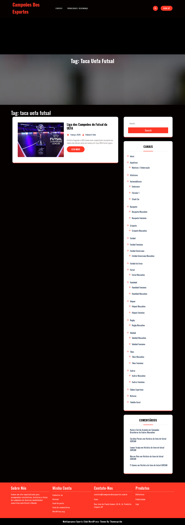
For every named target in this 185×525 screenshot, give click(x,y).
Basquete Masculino (139, 211)
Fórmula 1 (135, 192)
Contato (59, 8)
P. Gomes (133, 465)
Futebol (133, 238)
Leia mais (75, 149)
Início (132, 156)
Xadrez (132, 370)
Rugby (132, 320)
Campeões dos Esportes (26, 8)
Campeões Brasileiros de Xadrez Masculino (144, 431)
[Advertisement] (92, 35)
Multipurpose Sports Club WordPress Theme (84, 521)
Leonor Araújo (135, 447)
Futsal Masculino (138, 274)
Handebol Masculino (139, 293)
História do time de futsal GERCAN (148, 440)
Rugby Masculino (138, 325)
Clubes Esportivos (136, 389)
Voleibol (133, 332)
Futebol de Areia (136, 263)
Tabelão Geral (135, 402)
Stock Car (135, 199)
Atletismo (134, 175)
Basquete (133, 206)
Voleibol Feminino (138, 344)
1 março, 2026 (75, 134)
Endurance (136, 186)
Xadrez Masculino (138, 375)
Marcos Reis (135, 456)
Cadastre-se (57, 495)
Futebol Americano (137, 250)
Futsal (132, 269)
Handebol (133, 282)
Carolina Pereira (136, 438)
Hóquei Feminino (138, 312)
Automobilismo (136, 181)
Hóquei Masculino (138, 306)
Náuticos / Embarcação (141, 167)
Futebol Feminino (136, 244)
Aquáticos (134, 162)
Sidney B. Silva (90, 134)
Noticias (133, 395)
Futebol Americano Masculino (143, 255)
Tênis (132, 351)
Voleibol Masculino (139, 337)
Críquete (133, 225)
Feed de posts (58, 503)
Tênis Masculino (138, 356)
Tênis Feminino (137, 363)
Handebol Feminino (139, 287)
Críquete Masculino (139, 230)
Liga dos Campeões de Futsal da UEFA (87, 126)
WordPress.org (58, 511)
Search (148, 130)
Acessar (55, 499)
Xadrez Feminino (138, 382)
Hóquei (132, 301)
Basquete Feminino (139, 218)
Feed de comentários (61, 507)
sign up (166, 8)
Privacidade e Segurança (77, 8)
